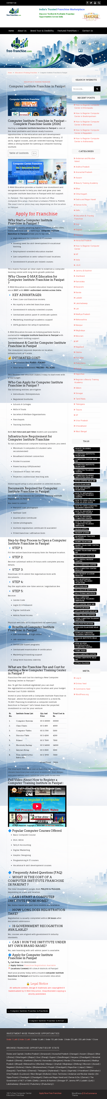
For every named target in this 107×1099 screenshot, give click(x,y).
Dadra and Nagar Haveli (86, 199)
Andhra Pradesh (83, 167)
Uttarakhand (81, 426)
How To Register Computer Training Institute (84, 524)
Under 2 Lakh (25, 1039)
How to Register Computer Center (83, 517)
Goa (77, 224)
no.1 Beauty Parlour (84, 556)
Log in (78, 678)
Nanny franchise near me (85, 551)
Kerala (78, 292)
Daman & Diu (81, 205)
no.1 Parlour (81, 586)
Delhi (78, 210)
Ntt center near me (84, 604)
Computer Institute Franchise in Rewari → (47, 1021)
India (78, 260)
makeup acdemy (82, 533)
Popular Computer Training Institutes (84, 633)
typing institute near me (85, 658)
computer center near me (86, 460)
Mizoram (79, 336)
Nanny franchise (83, 542)
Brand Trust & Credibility (42, 30)
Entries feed (81, 683)
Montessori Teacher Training (85, 537)
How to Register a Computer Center (84, 512)
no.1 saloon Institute (85, 590)
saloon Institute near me (86, 639)
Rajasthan (80, 374)
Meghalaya (80, 330)
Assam (79, 178)
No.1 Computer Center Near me (85, 569)
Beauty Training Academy (87, 183)
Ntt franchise (82, 608)
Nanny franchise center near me (87, 546)
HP (77, 254)
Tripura (79, 410)
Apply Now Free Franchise (50, 1093)
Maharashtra (81, 319)
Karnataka (80, 281)
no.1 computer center (85, 565)
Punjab (79, 368)
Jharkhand (80, 276)
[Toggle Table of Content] (33, 153)
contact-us (11, 3)
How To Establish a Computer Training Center (84, 495)
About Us (22, 30)
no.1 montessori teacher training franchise (83, 581)
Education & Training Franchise (26, 73)
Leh (77, 309)
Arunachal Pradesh (84, 172)
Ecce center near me (85, 481)
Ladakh (79, 298)
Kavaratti (80, 287)
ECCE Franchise (82, 484)
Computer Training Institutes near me (84, 476)
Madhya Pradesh (83, 314)
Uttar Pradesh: (82, 420)
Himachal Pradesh (83, 240)
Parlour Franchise (84, 624)
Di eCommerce (90, 1093)
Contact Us (87, 30)
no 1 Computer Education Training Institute (84, 599)
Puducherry (80, 363)
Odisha (79, 352)
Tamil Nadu (80, 399)
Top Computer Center (85, 654)
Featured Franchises (67, 30)
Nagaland (80, 347)
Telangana (80, 404)
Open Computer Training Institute (87, 619)
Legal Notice (39, 983)
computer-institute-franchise (85, 455)
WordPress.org (82, 694)
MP (77, 341)
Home (11, 30)
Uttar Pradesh (82, 663)
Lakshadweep (82, 303)
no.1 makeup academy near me (85, 575)
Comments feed (83, 689)
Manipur (79, 325)
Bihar (78, 188)
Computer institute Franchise (84, 465)
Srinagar (79, 393)
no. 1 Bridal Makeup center (84, 560)
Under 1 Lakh (12, 1039)
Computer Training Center (84, 471)
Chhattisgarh (81, 194)
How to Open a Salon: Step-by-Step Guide (85, 501)
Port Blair (80, 358)
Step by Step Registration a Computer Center (83, 645)
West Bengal (81, 431)
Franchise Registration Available (40, 965)
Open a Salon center (85, 615)
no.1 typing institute (85, 593)
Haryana (79, 235)
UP (77, 415)
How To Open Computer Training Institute (86, 507)
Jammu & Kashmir (84, 271)
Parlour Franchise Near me (86, 628)
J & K (78, 265)
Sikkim (78, 388)
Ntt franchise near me (86, 611)
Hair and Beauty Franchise (82, 489)
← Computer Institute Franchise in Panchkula (28, 1011)
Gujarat (79, 229)
